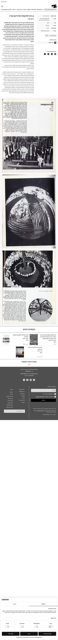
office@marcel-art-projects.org (29, 374)
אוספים (23, 396)
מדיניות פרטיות (9, 407)
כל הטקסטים (22, 391)
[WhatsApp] (48, 54)
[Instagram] (24, 380)
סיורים (11, 394)
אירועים (11, 392)
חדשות (23, 402)
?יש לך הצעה (22, 400)
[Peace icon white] (34, 380)
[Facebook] (55, 54)
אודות (23, 398)
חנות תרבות (10, 401)
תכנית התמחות (9, 396)
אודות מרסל (10, 398)
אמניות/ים (22, 394)
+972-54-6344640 (29, 375)
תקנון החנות (10, 403)
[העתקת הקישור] (45, 54)
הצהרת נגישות (10, 405)
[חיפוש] (2, 6)
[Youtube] (31, 380)
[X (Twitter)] (52, 54)
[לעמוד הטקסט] (43, 339)
